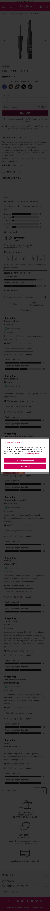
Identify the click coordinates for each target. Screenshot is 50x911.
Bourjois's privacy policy (30, 453)
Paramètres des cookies (25, 460)
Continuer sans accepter (12, 442)
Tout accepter (25, 466)
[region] (25, 455)
